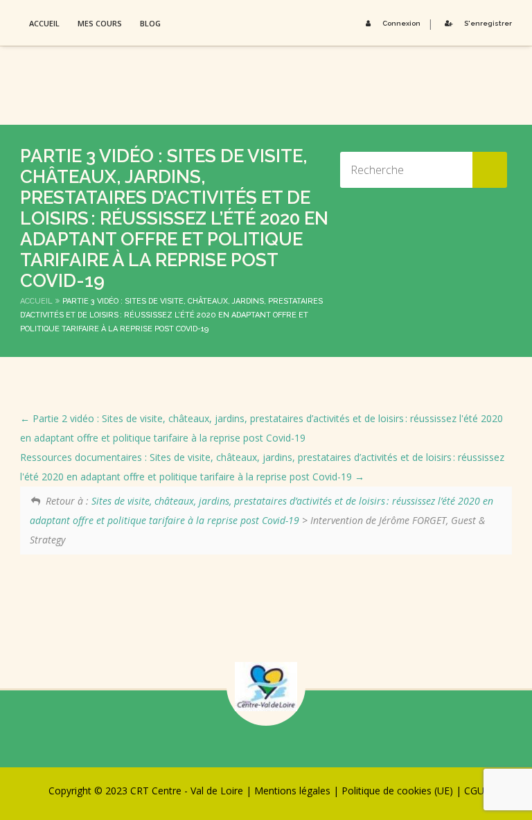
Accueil (44, 23)
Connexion (401, 23)
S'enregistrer (488, 23)
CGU (474, 790)
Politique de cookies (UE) (397, 790)
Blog (150, 23)
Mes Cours (100, 23)
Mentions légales (292, 790)
